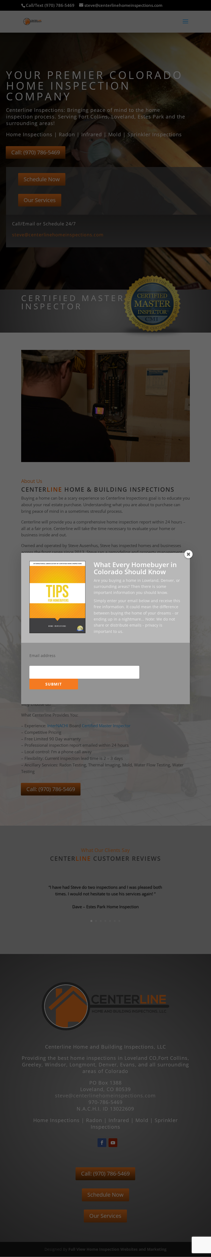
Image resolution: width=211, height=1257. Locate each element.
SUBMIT (53, 684)
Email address (42, 656)
